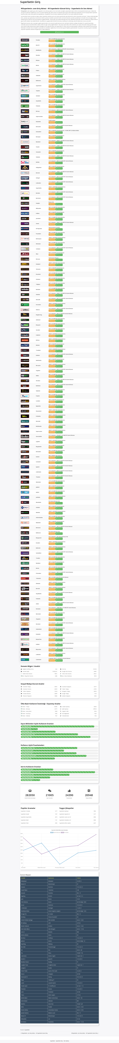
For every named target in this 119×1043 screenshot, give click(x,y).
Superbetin (27, 1029)
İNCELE (52, 41)
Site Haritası (66, 1041)
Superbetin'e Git (60, 32)
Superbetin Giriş (30, 2)
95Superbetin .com (25, 11)
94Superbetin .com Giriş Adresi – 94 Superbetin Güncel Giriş (34, 1033)
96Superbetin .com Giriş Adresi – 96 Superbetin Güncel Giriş (84, 1033)
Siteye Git (59, 41)
